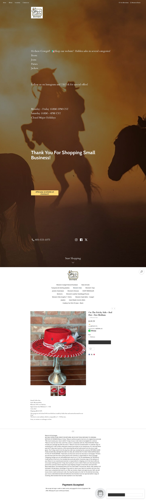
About (10, 2)
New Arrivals (85, 285)
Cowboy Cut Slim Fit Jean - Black (73, 303)
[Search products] (141, 271)
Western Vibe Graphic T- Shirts (62, 297)
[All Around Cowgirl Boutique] (73, 275)
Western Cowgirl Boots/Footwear (67, 285)
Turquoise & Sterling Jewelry (60, 288)
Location (17, 2)
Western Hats (77, 288)
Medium (92, 337)
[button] (91, 348)
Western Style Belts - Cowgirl (84, 297)
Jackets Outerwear (58, 291)
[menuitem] (112, 308)
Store (4, 2)
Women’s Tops (90, 288)
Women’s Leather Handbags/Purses (77, 294)
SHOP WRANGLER (88, 291)
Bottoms (60, 294)
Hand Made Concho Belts (77, 300)
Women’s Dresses (73, 291)
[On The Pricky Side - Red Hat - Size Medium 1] (62, 391)
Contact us (26, 2)
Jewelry (63, 300)
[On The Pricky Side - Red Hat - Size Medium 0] (54, 391)
